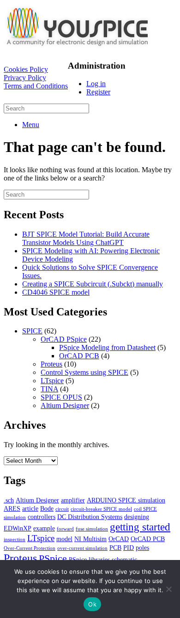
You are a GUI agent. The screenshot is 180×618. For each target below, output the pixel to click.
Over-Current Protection (29, 548)
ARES (12, 508)
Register (98, 92)
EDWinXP (17, 528)
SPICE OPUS (61, 397)
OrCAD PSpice (64, 339)
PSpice (53, 558)
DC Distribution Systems (89, 516)
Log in (96, 83)
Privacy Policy (25, 78)
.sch (9, 500)
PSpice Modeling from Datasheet (107, 347)
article (30, 508)
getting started (140, 527)
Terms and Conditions (36, 86)
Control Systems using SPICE (84, 372)
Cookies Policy (26, 69)
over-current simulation (82, 548)
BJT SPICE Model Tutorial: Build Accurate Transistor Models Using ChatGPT (86, 238)
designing (136, 516)
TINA (49, 389)
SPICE (32, 331)
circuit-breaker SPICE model (101, 509)
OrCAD (118, 538)
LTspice (52, 381)
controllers (41, 516)
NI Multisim (90, 538)
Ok (92, 604)
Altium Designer (65, 405)
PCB (115, 547)
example (44, 528)
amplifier (73, 500)
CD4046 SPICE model (56, 292)
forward (65, 528)
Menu (30, 124)
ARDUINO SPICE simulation (126, 500)
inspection (14, 539)
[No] (168, 589)
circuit (62, 509)
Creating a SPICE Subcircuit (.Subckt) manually (92, 284)
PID (128, 547)
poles (142, 547)
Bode (47, 508)
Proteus (51, 364)
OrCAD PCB (79, 356)
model (64, 538)
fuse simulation (92, 528)
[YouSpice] (77, 48)
